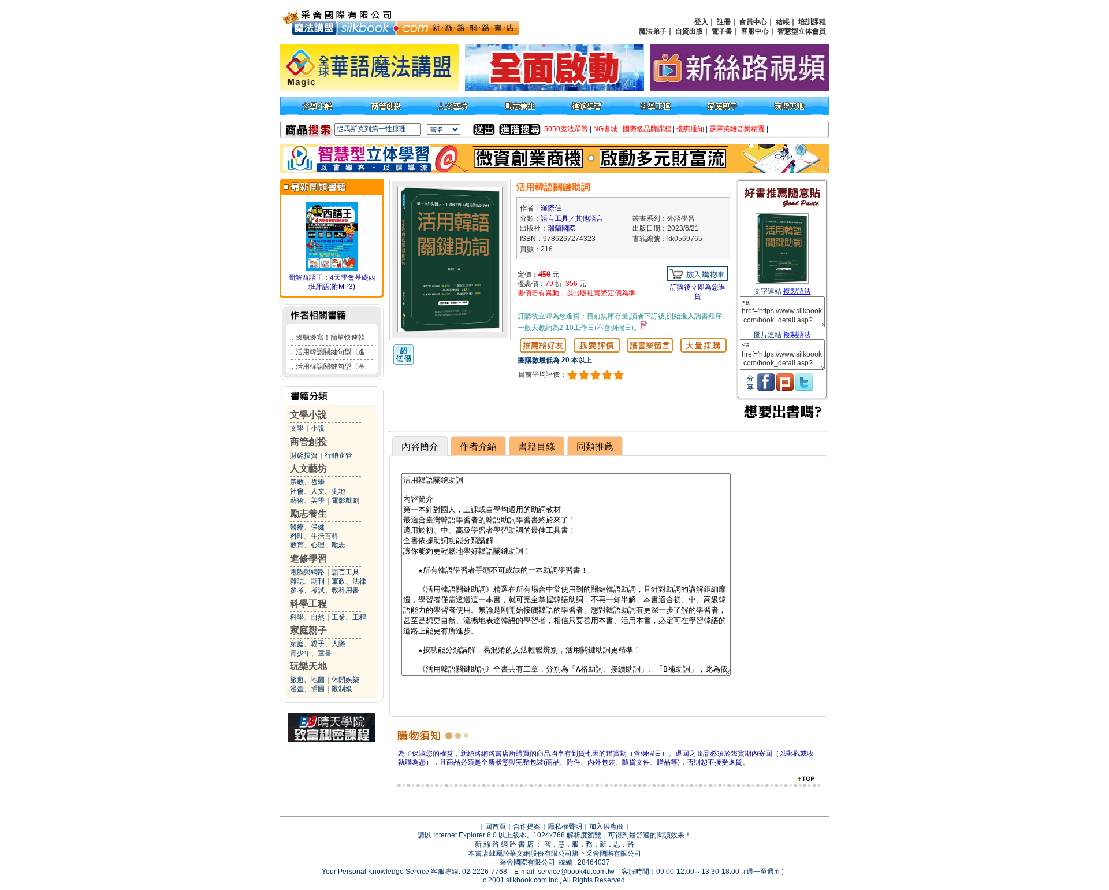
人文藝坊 (308, 468)
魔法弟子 (653, 31)
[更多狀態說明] (644, 325)
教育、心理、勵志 (317, 545)
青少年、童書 (311, 653)
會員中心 (753, 22)
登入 (701, 22)
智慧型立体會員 (801, 31)
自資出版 (689, 31)
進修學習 (308, 558)
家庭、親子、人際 (317, 644)
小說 (318, 428)
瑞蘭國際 (561, 228)
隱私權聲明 (565, 826)
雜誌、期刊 (307, 581)
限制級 (342, 689)
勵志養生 (308, 513)
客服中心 (755, 31)
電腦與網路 (307, 572)
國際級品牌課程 (647, 129)
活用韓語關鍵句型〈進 (330, 352)
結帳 (783, 22)
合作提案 (527, 826)
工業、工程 (349, 617)
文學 (297, 428)
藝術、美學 (307, 500)
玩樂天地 (308, 666)
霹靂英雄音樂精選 (737, 129)
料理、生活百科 (314, 536)
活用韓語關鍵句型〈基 (330, 366)
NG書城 (605, 129)
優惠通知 (690, 129)
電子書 (722, 31)
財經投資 (304, 455)
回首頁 (495, 826)
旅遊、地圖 (307, 680)
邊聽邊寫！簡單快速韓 (330, 337)
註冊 (724, 22)
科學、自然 (307, 617)
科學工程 (308, 604)
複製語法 (797, 291)
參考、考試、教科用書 (324, 590)
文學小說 (308, 415)
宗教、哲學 (307, 482)
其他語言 (589, 218)
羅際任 (551, 208)
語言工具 (345, 572)
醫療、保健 (307, 527)
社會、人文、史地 (317, 491)
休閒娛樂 (345, 680)
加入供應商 (606, 826)
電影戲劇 (345, 500)
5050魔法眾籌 (566, 129)
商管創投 (308, 442)
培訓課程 (812, 22)
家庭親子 (308, 630)
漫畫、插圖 (307, 689)
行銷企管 (338, 455)
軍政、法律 (349, 581)
